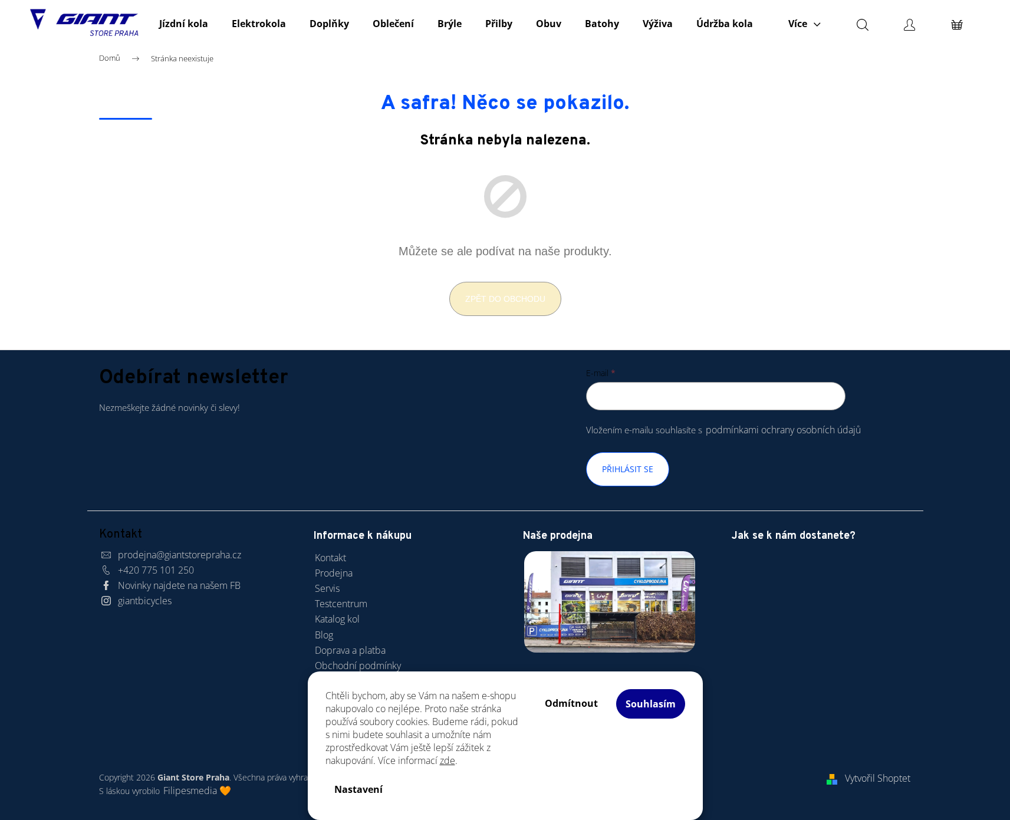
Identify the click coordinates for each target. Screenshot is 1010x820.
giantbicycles (145, 600)
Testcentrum (341, 603)
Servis (327, 588)
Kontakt (330, 557)
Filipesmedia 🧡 (197, 790)
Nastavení (358, 789)
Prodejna (334, 573)
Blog (324, 634)
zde (447, 760)
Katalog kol (337, 618)
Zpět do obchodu (505, 299)
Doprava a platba (350, 650)
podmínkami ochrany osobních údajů (783, 429)
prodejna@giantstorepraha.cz (179, 554)
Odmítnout (571, 703)
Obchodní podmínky (358, 665)
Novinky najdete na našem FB (179, 585)
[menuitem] (183, 23)
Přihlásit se (627, 469)
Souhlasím (651, 703)
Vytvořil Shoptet (877, 778)
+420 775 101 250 (156, 570)
